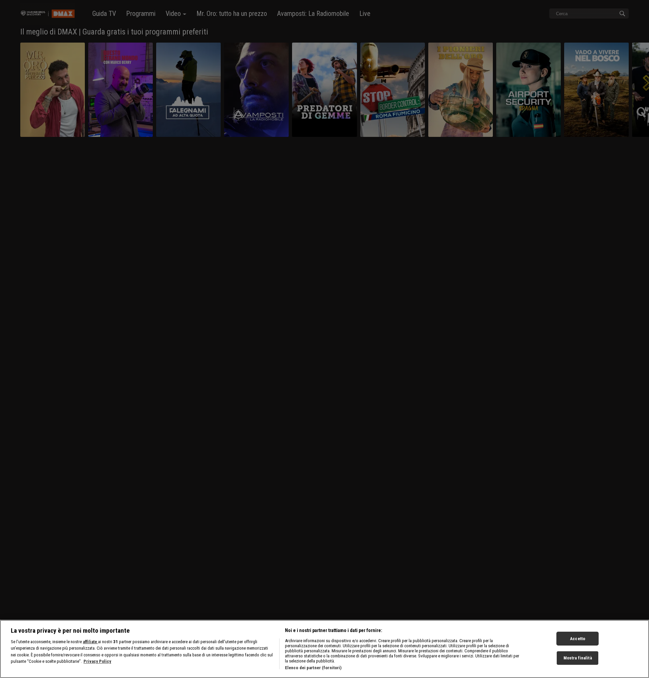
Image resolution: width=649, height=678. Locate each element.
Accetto (577, 638)
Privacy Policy (97, 661)
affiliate (90, 641)
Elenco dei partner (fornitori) (313, 667)
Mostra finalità (577, 658)
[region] (324, 649)
